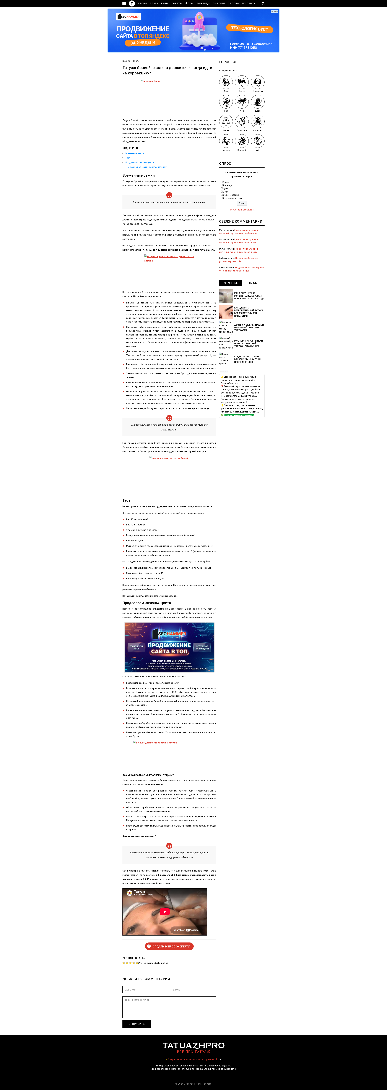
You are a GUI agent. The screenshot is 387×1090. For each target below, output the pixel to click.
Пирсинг (219, 3)
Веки (225, 192)
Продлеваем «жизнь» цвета (139, 162)
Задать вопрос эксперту (169, 946)
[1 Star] (123, 963)
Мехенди (203, 3)
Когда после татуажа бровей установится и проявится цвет (247, 359)
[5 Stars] (137, 963)
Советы (177, 3)
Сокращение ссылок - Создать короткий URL (193, 1059)
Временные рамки (134, 153)
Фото (189, 3)
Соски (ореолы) (231, 195)
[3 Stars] (130, 963)
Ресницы (227, 185)
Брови (142, 3)
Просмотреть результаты (242, 210)
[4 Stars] (133, 963)
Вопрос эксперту (242, 3)
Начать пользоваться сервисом (239, 415)
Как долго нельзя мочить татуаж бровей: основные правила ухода (249, 296)
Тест (127, 158)
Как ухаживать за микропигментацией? (147, 167)
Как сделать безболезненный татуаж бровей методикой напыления (248, 312)
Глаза (154, 3)
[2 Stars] (127, 963)
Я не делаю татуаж (232, 198)
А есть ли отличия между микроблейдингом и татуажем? (249, 328)
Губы (165, 3)
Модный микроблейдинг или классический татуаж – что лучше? (249, 343)
